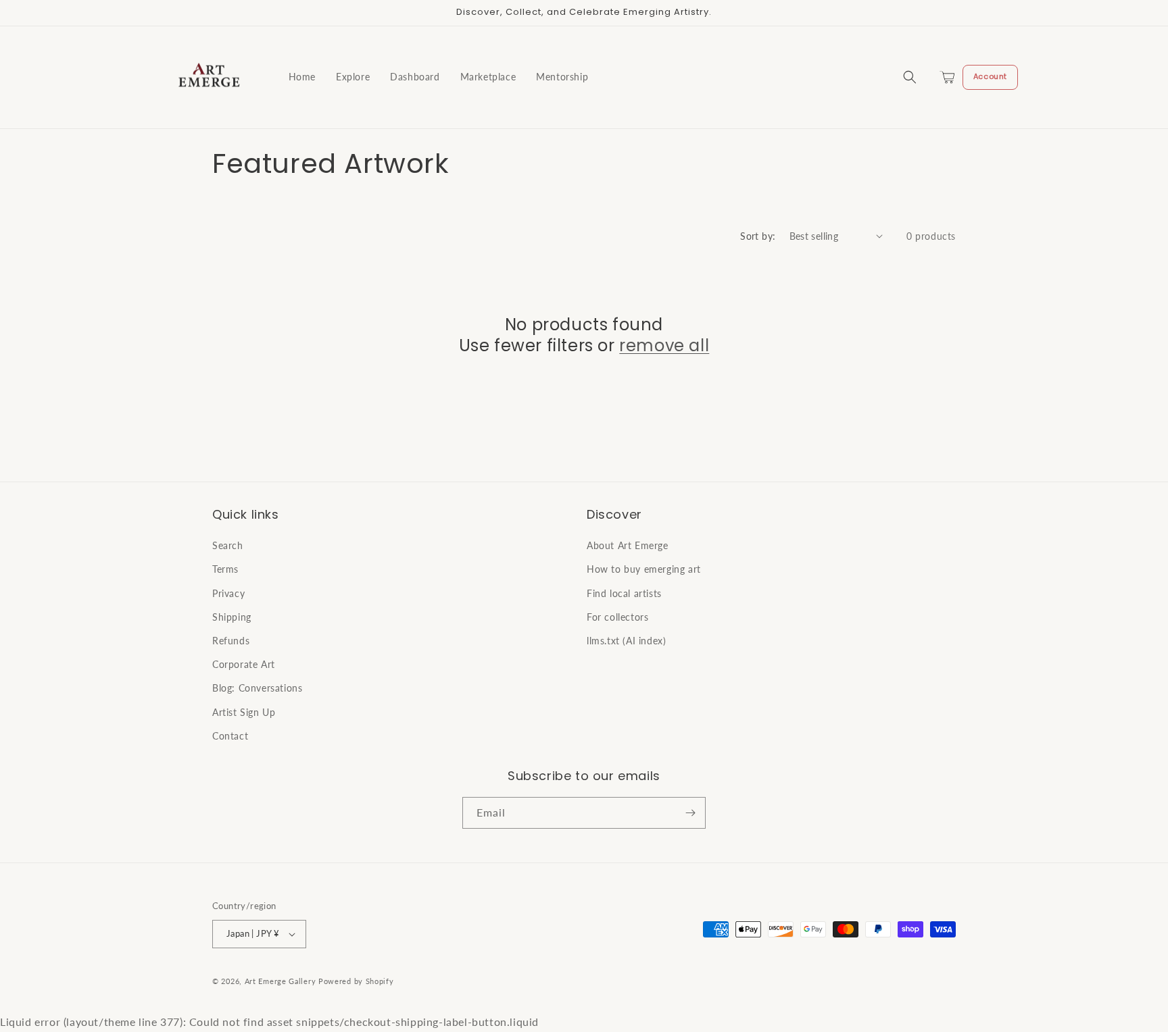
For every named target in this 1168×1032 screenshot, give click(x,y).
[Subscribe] (690, 813)
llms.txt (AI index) (626, 640)
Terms (225, 569)
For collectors (617, 617)
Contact (230, 736)
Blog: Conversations (257, 688)
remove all (664, 345)
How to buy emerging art (644, 569)
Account (990, 76)
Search (227, 545)
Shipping (231, 617)
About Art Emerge (627, 545)
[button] (910, 77)
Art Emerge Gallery (280, 981)
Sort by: (757, 236)
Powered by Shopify (356, 981)
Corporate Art (243, 664)
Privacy (228, 593)
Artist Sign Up (243, 712)
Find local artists (624, 593)
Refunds (230, 640)
